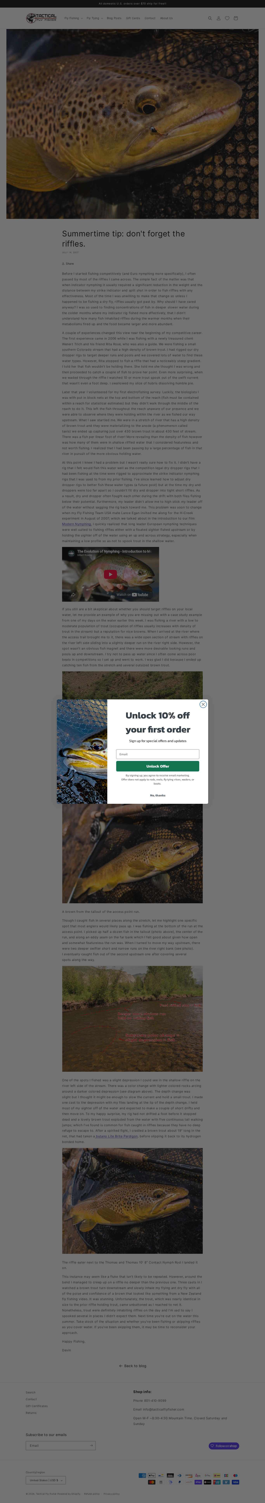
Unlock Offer (157, 766)
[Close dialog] (203, 704)
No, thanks (157, 795)
